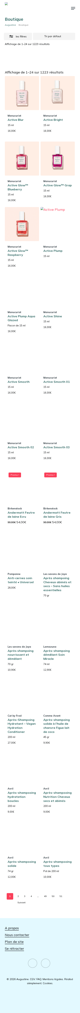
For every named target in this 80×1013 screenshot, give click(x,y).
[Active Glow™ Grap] (58, 159)
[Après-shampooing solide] (22, 835)
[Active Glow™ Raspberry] (22, 224)
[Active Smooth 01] (58, 355)
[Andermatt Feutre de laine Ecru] (22, 486)
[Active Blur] (22, 93)
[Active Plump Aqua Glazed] (22, 289)
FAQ (38, 979)
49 (45, 896)
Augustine (10, 24)
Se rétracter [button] (14, 948)
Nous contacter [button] (17, 935)
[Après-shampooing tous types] (58, 835)
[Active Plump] (58, 224)
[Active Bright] (58, 93)
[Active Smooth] (22, 355)
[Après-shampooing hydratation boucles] (22, 766)
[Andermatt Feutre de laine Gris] (58, 486)
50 (53, 896)
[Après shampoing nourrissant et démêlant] (22, 624)
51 (61, 896)
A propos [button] (12, 928)
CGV (32, 979)
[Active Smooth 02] (22, 420)
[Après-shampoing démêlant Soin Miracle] (58, 624)
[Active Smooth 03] (58, 420)
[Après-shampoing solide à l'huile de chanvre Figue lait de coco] (58, 693)
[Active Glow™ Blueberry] (22, 159)
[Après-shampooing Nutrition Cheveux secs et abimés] (58, 766)
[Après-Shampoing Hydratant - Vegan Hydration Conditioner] (22, 693)
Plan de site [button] (14, 942)
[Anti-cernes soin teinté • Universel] (22, 551)
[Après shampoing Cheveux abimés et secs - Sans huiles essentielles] (58, 551)
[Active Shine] (58, 289)
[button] (73, 8)
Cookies (47, 983)
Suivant (21, 902)
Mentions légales (53, 979)
